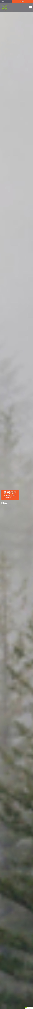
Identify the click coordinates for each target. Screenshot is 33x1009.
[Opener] (30, 7)
